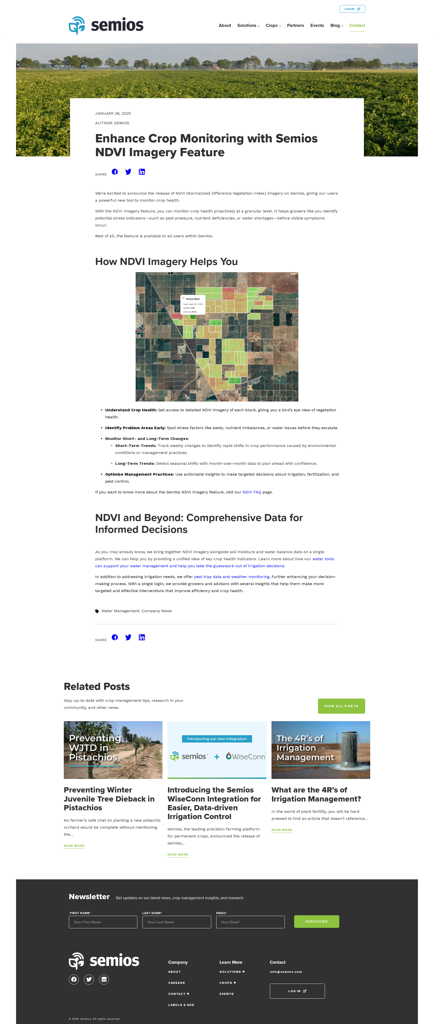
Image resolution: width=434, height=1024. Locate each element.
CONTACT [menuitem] (177, 994)
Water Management (120, 610)
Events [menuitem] (317, 25)
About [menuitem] (225, 25)
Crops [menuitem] (272, 25)
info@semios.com (286, 972)
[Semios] (104, 963)
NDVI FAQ (252, 492)
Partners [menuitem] (295, 25)
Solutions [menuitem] (246, 25)
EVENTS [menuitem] (227, 994)
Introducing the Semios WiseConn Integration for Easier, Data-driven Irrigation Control (214, 803)
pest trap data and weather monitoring (231, 576)
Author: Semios (112, 123)
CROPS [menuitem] (226, 983)
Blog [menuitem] (335, 25)
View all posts (341, 706)
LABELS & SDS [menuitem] (181, 1005)
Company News (157, 610)
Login (349, 9)
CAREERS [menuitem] (176, 983)
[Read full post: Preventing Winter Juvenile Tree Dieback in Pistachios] (113, 750)
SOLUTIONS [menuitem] (230, 972)
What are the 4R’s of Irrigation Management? (316, 794)
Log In (294, 991)
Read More (74, 845)
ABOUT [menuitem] (174, 972)
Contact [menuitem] (357, 25)
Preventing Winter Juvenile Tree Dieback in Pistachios (109, 798)
